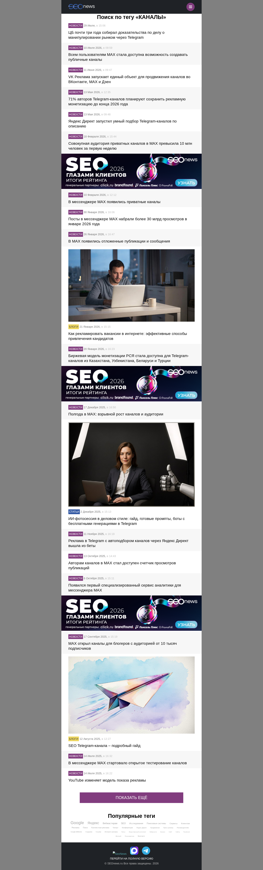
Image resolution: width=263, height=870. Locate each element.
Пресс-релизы (168, 828)
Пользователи (129, 836)
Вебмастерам (110, 823)
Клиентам (185, 823)
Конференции (127, 828)
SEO (123, 823)
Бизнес (162, 832)
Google (77, 823)
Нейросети (153, 832)
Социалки (88, 832)
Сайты (178, 832)
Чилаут (115, 828)
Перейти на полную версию (131, 858)
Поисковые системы (156, 823)
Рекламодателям (183, 828)
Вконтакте (141, 836)
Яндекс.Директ (141, 828)
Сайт (170, 832)
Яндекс (93, 823)
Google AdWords (76, 832)
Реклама (75, 827)
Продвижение (155, 828)
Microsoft (118, 836)
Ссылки (98, 832)
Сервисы (174, 823)
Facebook (186, 832)
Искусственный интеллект (137, 832)
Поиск (85, 828)
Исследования (136, 823)
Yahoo (123, 832)
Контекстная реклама (100, 828)
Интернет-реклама (111, 832)
